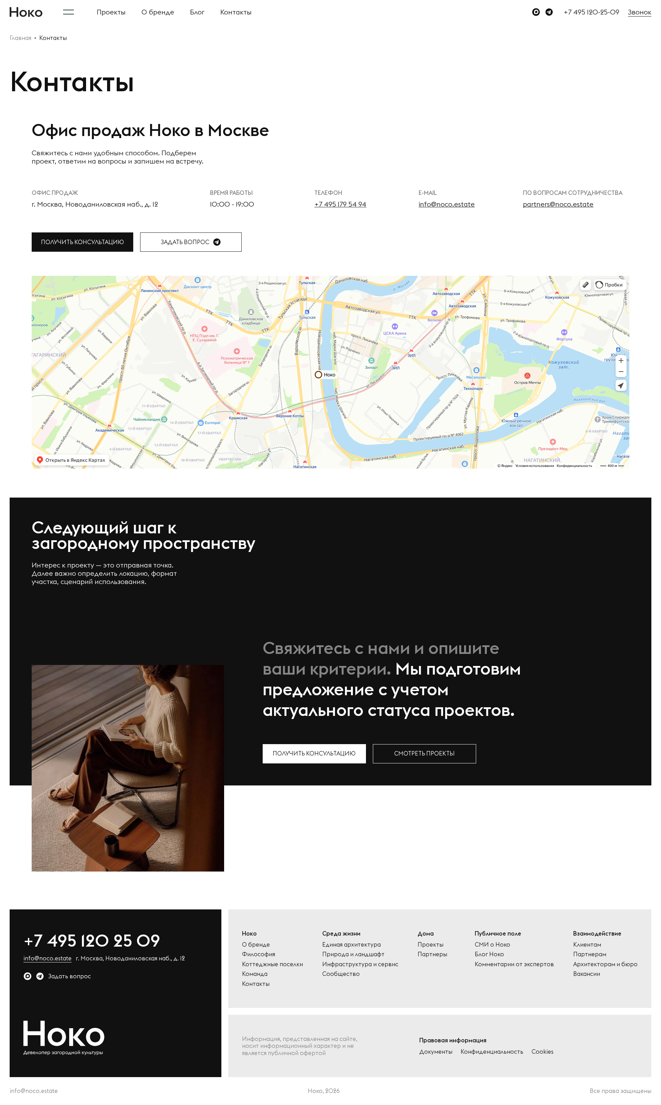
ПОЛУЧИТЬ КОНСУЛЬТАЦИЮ (82, 242)
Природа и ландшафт (353, 954)
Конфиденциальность (492, 1051)
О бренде (157, 12)
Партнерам (589, 954)
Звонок (639, 12)
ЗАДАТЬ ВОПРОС (185, 242)
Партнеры (432, 954)
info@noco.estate (447, 204)
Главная (20, 37)
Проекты (111, 12)
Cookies (543, 1051)
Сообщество (341, 974)
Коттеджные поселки (272, 964)
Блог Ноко (489, 954)
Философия (258, 954)
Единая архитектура (351, 944)
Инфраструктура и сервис (360, 964)
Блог (197, 12)
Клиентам (587, 944)
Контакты (236, 12)
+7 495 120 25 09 (91, 940)
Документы (435, 1051)
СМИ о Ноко (492, 944)
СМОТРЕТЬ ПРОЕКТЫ (424, 753)
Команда (254, 974)
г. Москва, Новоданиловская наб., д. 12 (130, 958)
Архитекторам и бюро (605, 964)
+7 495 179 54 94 (340, 204)
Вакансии (586, 974)
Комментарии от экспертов (514, 964)
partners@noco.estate (558, 204)
